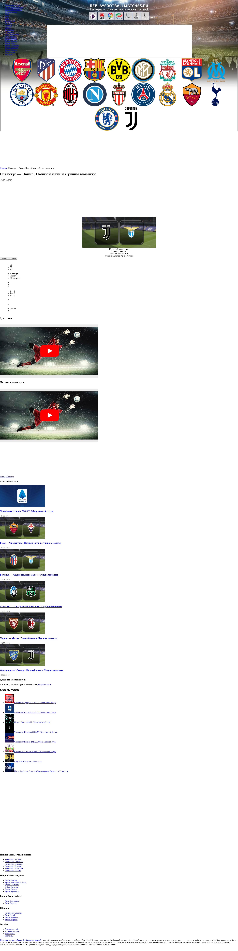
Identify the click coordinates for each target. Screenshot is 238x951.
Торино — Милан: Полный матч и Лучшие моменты (28, 638)
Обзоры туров (11, 12)
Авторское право (12, 931)
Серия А (8, 25)
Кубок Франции (12, 891)
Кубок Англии (11, 41)
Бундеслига (10, 21)
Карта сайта (10, 934)
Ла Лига (8, 23)
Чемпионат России (13, 871)
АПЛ (7, 19)
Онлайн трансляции (13, 10)
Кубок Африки (11, 920)
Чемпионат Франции (14, 868)
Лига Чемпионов (12, 34)
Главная (3, 168)
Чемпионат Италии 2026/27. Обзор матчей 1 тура (26, 511)
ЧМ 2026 (8, 54)
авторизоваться (44, 684)
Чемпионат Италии (13, 866)
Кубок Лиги (10, 43)
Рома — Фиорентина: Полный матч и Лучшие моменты (30, 543)
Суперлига (9, 32)
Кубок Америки (11, 917)
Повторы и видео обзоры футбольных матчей (20, 940)
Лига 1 (8, 28)
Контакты (9, 936)
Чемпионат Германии (14, 862)
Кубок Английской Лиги (15, 882)
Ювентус (10, 477)
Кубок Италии (11, 50)
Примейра (9, 30)
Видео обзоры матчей (14, 7)
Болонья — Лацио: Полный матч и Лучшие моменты (29, 574)
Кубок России (11, 39)
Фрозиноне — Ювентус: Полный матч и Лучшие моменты (31, 670)
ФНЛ (7, 16)
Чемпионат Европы (13, 913)
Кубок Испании (11, 48)
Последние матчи (12, 5)
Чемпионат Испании (14, 864)
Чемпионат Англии (13, 859)
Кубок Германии (12, 45)
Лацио (2, 477)
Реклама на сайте (12, 929)
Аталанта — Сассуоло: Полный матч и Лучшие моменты (31, 606)
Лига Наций (10, 52)
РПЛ (7, 14)
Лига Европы (10, 36)
